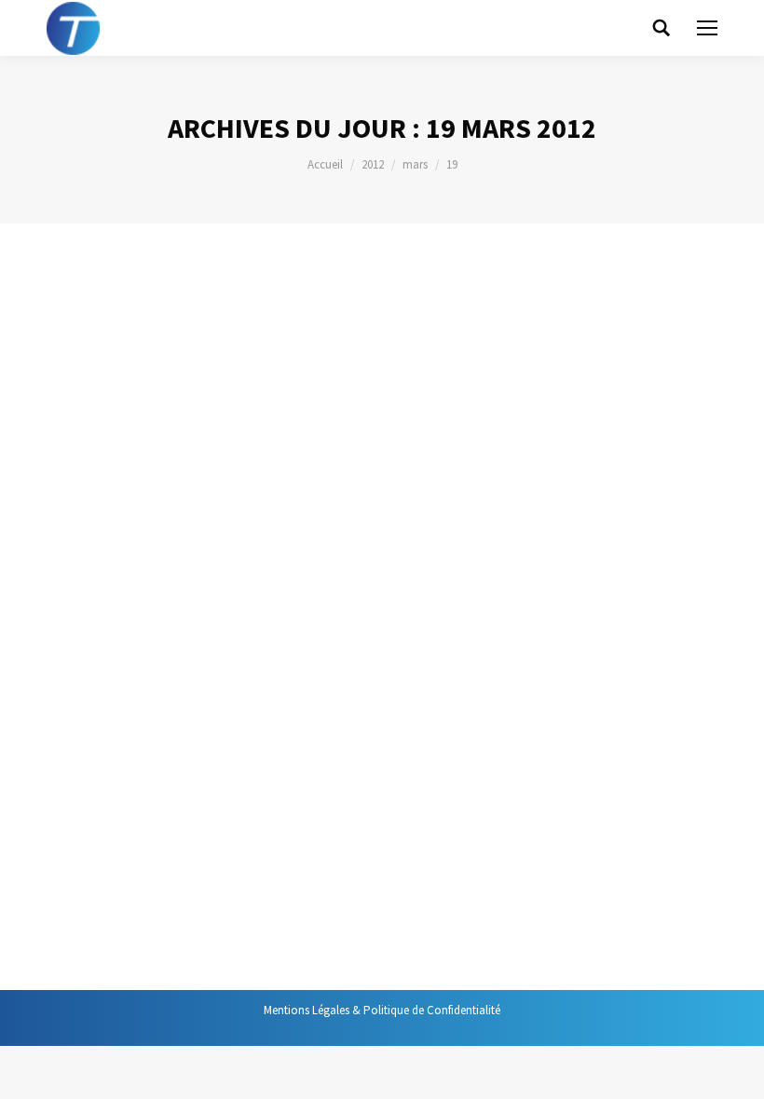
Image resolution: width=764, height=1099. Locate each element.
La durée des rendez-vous (175, 316)
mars (415, 164)
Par (231, 351)
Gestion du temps (113, 351)
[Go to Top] (734, 1069)
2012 (373, 164)
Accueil (325, 164)
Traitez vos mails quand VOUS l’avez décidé (217, 719)
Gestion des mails (113, 768)
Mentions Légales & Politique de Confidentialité (382, 1010)
